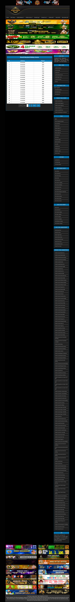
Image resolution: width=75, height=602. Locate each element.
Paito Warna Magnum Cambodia (60, 191)
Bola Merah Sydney (58, 89)
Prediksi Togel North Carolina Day (60, 398)
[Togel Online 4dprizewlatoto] (21, 582)
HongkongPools (39, 598)
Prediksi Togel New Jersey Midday (61, 393)
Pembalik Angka (58, 139)
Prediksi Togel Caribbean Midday (60, 282)
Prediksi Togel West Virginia (59, 526)
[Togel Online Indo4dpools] (21, 592)
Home (8, 17)
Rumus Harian (57, 153)
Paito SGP (61, 59)
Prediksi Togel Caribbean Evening (60, 280)
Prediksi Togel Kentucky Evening (60, 346)
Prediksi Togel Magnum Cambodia (61, 112)
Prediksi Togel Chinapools (59, 291)
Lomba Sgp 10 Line (58, 77)
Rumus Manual (57, 123)
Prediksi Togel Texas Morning (60, 477)
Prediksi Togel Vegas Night (59, 509)
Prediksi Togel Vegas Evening (60, 502)
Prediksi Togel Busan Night (59, 273)
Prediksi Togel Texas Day (59, 472)
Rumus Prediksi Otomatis (59, 121)
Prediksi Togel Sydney (58, 100)
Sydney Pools (27, 598)
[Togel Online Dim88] (37, 26)
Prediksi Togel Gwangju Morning (60, 321)
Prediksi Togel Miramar (59, 370)
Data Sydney (52, 597)
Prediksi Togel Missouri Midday (60, 375)
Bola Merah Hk (57, 94)
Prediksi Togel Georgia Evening (60, 309)
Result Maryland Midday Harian (29, 57)
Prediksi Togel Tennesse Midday (60, 468)
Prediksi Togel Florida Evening (60, 305)
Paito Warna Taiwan (58, 200)
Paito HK (66, 59)
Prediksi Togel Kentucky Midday (60, 348)
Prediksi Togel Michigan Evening (60, 365)
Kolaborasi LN (57, 148)
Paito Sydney (57, 60)
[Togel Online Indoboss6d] (53, 547)
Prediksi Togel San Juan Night (60, 432)
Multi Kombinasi (57, 141)
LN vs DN (56, 144)
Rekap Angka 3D (58, 130)
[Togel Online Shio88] (53, 587)
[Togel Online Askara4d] (21, 567)
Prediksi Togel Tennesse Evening (60, 465)
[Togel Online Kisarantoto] (37, 41)
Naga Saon (56, 59)
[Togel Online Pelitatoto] (37, 46)
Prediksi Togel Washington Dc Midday (61, 524)
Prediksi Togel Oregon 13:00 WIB (60, 414)
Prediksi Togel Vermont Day (59, 511)
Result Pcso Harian (58, 246)
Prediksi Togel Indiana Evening (60, 332)
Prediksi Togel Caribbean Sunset (60, 284)
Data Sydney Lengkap (58, 223)
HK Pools (60, 540)
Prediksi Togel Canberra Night (60, 277)
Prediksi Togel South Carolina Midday (61, 441)
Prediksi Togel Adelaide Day (59, 252)
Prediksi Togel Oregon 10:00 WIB (60, 411)
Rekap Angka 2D (58, 132)
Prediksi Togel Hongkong (59, 105)
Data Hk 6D (58, 17)
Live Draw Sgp (57, 162)
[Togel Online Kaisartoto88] (21, 587)
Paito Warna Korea (58, 187)
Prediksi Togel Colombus (59, 293)
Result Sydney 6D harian (59, 239)
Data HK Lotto (63, 598)
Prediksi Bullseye (20, 17)
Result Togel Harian (58, 234)
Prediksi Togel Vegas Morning (60, 507)
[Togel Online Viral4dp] (37, 51)
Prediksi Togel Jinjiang (59, 344)
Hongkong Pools (57, 58)
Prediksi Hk (51, 17)
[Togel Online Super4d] (37, 31)
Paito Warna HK (17, 597)
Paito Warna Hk (57, 180)
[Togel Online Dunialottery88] (53, 562)
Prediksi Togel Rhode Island (59, 423)
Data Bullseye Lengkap (59, 221)
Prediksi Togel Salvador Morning (60, 425)
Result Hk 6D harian (58, 241)
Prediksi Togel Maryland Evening (60, 355)
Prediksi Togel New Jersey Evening (61, 391)
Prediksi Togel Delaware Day (60, 300)
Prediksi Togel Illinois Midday (60, 330)
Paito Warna (13, 17)
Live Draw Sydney (63, 61)
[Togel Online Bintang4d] (21, 572)
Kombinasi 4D (57, 146)
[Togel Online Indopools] (53, 582)
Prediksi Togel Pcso (58, 107)
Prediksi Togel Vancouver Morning (61, 495)
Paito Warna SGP (39, 597)
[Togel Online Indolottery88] (53, 572)
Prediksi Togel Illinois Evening (60, 328)
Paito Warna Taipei (58, 198)
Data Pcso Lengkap (58, 218)
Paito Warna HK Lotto (56, 598)
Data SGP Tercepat (58, 539)
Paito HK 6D (56, 535)
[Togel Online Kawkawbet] (21, 557)
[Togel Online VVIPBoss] (37, 21)
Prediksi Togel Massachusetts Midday (61, 363)
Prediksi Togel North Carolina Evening (61, 400)
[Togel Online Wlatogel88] (21, 577)
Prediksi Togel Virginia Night (59, 518)
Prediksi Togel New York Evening (60, 395)
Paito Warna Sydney (58, 196)
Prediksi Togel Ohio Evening (59, 402)
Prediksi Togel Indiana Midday (60, 334)
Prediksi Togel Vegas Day (59, 500)
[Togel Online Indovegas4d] (53, 592)
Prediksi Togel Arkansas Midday (60, 259)
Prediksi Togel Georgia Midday (60, 312)
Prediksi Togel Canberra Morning (60, 275)
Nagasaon (64, 58)
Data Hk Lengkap (58, 216)
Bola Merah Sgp (57, 91)
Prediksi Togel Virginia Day (59, 516)
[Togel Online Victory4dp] (21, 552)
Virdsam (7, 597)
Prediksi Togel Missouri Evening (60, 372)
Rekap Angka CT (58, 128)
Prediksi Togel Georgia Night (60, 314)
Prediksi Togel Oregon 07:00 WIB (60, 409)
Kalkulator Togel (57, 150)
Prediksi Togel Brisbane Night (60, 266)
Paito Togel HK (57, 87)
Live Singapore (57, 537)
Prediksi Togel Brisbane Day (59, 264)
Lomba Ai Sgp (57, 70)
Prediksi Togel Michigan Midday (60, 368)
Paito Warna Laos (58, 189)
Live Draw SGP (17, 598)
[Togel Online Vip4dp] (53, 557)
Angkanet (22, 598)
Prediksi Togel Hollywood (59, 323)
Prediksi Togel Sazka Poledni (60, 434)
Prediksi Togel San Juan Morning (60, 430)
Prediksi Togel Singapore (59, 103)
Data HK (44, 597)
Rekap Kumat (57, 125)
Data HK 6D (57, 597)
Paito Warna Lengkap (58, 182)
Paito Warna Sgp (58, 175)
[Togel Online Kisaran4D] (37, 36)
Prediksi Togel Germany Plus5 (60, 316)
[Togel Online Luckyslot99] (53, 552)
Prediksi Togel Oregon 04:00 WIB (60, 407)
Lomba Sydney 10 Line (59, 74)
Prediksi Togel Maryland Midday (60, 357)
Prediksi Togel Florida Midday (60, 307)
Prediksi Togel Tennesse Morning (60, 470)
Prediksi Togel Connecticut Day (60, 296)
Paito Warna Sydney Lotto (47, 598)
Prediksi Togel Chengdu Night (60, 289)
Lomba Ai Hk (57, 72)
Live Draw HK (63, 60)
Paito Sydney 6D (57, 173)
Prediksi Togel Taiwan (58, 463)
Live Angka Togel (64, 536)
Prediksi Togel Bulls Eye (59, 268)
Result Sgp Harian (58, 230)
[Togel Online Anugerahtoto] (53, 567)
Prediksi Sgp (36, 17)
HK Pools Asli (45, 600)
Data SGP (47, 597)
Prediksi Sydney (29, 17)
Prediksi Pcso (43, 17)
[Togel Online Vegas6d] (21, 562)
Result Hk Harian (58, 232)
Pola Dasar (57, 137)
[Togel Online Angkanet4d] (53, 577)
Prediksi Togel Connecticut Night (60, 298)
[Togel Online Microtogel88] (21, 547)
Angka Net (12, 597)
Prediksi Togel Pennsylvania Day (60, 418)
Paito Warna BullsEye (58, 184)
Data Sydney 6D (65, 17)
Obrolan (56, 81)
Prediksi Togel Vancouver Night (60, 498)
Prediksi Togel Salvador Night (60, 427)
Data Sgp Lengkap (58, 214)
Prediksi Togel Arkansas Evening (60, 257)
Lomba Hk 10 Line (58, 79)
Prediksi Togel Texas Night (59, 479)
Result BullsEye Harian (58, 243)
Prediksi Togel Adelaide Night (60, 255)
